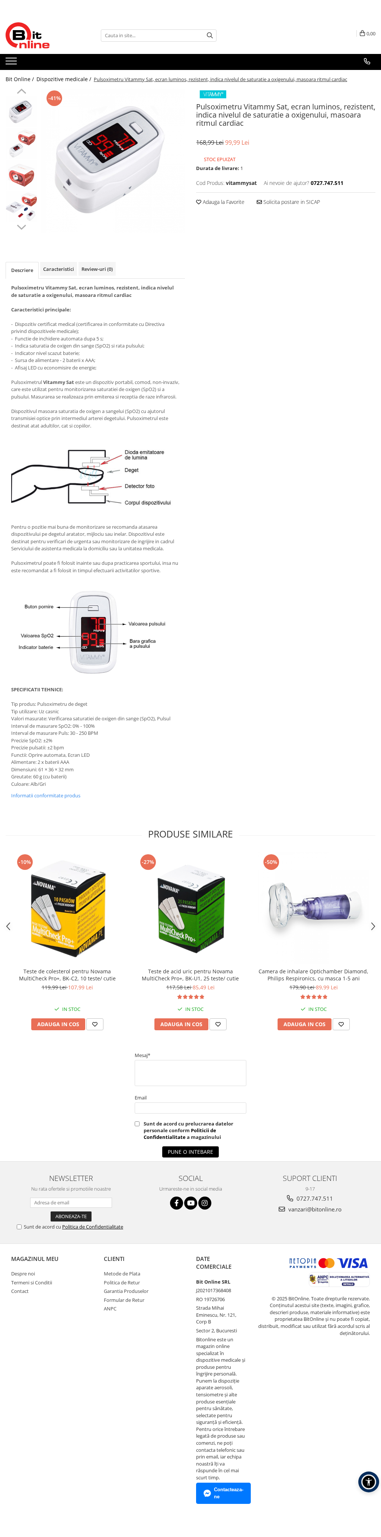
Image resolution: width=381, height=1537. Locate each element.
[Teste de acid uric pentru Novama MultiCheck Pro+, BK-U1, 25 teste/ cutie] (190, 908)
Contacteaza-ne (228, 1493)
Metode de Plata (122, 1273)
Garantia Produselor (126, 1291)
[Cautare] (210, 35)
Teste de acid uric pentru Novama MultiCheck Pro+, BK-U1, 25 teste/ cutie (190, 975)
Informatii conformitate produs (45, 795)
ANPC (110, 1308)
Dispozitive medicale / (64, 79)
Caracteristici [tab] (58, 269)
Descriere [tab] (22, 270)
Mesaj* (142, 1055)
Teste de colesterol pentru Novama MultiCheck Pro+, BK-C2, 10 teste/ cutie (67, 975)
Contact (20, 1291)
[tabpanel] (113, 161)
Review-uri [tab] (97, 269)
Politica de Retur (122, 1282)
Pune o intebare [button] (190, 1151)
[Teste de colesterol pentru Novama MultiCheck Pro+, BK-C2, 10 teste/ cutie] (67, 908)
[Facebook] (176, 1203)
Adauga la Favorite (222, 201)
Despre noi (23, 1273)
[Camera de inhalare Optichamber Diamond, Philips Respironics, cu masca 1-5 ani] (313, 908)
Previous (21, 92)
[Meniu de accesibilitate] (368, 1482)
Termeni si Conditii (31, 1282)
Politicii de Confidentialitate (180, 1133)
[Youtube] (190, 1203)
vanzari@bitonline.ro (314, 1209)
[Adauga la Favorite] (94, 1024)
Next (21, 226)
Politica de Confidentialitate (92, 1226)
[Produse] (12, 63)
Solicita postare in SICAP (291, 201)
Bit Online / (20, 79)
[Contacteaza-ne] (367, 61)
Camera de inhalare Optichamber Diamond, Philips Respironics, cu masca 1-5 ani (313, 975)
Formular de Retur (124, 1300)
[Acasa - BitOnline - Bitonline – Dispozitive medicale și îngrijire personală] (43, 35)
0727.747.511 (314, 1198)
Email (141, 1097)
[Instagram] (204, 1203)
